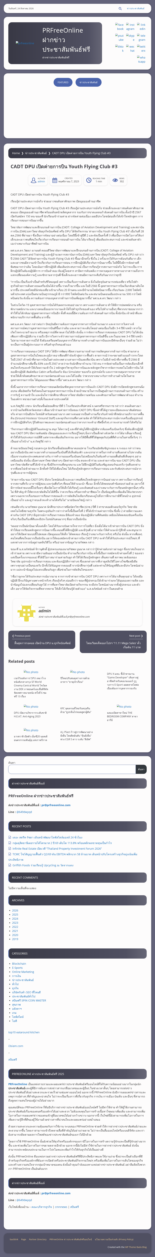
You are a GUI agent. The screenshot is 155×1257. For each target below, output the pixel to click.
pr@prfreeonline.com (56, 805)
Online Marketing (23, 972)
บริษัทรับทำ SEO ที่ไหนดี (26, 992)
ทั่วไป (15, 984)
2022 (15, 927)
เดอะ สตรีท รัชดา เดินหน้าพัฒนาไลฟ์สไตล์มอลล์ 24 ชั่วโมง (47, 837)
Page (23, 1239)
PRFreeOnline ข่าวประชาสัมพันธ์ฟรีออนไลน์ (70, 1239)
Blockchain (19, 963)
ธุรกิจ (15, 988)
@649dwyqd (24, 812)
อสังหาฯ (17, 1008)
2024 (15, 918)
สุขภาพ (16, 1004)
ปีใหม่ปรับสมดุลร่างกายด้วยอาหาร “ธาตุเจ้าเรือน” (74, 680)
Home (16, 153)
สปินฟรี (12, 1059)
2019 (15, 939)
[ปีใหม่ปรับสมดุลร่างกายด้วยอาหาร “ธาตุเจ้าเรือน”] (77, 672)
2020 (15, 935)
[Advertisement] (77, 117)
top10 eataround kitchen (24, 1032)
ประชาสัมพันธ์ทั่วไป (23, 996)
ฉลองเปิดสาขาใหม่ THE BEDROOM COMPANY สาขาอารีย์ (122, 716)
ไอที (14, 1021)
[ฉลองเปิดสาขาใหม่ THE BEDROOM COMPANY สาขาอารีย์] (124, 706)
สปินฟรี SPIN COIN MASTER (29, 1000)
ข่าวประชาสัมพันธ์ (135, 8)
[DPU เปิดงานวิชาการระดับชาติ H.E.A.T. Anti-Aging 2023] (31, 706)
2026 (15, 910)
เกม (14, 1013)
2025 (15, 914)
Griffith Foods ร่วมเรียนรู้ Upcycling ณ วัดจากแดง (43, 865)
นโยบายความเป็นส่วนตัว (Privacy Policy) (114, 1239)
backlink (14, 1239)
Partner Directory (37, 1239)
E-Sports (17, 967)
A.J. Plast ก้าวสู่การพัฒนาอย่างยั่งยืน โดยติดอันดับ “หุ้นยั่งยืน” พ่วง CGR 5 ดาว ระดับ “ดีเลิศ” (76, 735)
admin (41, 181)
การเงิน (16, 976)
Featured (63, 82)
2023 (15, 922)
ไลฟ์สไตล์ (18, 1017)
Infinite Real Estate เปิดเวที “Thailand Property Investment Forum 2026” (57, 848)
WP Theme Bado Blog (136, 1247)
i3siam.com (15, 1046)
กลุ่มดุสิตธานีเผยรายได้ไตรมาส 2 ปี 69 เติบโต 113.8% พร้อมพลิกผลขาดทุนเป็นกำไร (62, 843)
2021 (15, 931)
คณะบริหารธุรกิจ (41, 1207)
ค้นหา (11, 762)
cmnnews (61, 1207)
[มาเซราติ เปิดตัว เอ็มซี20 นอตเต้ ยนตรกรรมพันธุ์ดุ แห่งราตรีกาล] (31, 730)
